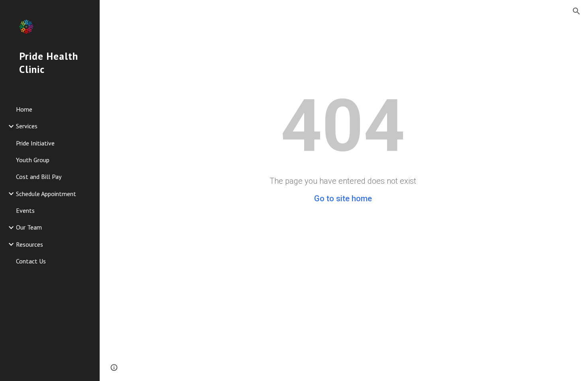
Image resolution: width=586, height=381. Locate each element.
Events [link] (25, 210)
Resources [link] (29, 244)
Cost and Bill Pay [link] (38, 177)
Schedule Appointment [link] (46, 194)
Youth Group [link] (32, 160)
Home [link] (24, 109)
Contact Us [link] (31, 261)
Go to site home (343, 198)
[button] (576, 11)
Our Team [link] (29, 227)
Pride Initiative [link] (35, 143)
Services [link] (26, 126)
